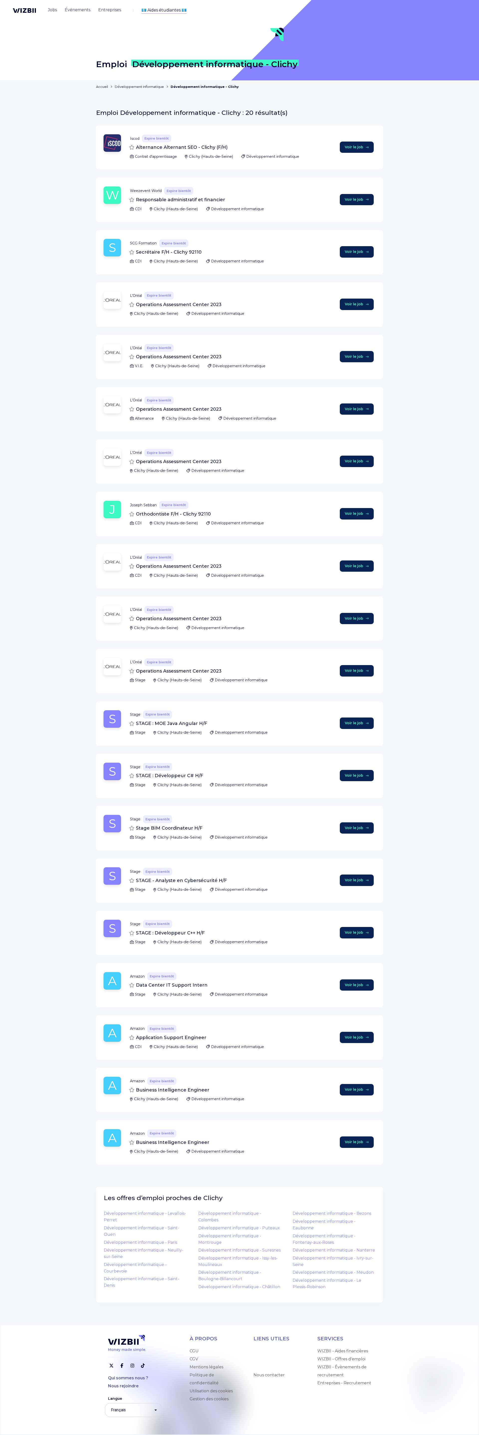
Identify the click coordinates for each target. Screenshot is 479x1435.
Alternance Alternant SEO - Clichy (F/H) (182, 147)
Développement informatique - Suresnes (239, 1250)
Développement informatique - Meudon (333, 1272)
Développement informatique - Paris (140, 1242)
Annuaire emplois (270, 1351)
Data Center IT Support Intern (172, 985)
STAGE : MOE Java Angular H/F (171, 723)
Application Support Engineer (171, 1037)
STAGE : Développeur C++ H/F (170, 933)
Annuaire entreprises (274, 1359)
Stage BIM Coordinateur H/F (169, 828)
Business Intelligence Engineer (172, 1090)
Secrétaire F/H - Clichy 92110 (169, 252)
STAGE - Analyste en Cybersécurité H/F (181, 880)
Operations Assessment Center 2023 (179, 304)
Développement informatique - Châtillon (239, 1286)
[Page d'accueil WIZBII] (24, 10)
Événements (266, 1367)
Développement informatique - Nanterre (334, 1250)
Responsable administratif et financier (180, 199)
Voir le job (354, 147)
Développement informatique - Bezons (332, 1213)
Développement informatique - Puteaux (239, 1228)
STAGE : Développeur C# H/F (169, 775)
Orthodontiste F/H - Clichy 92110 (173, 514)
